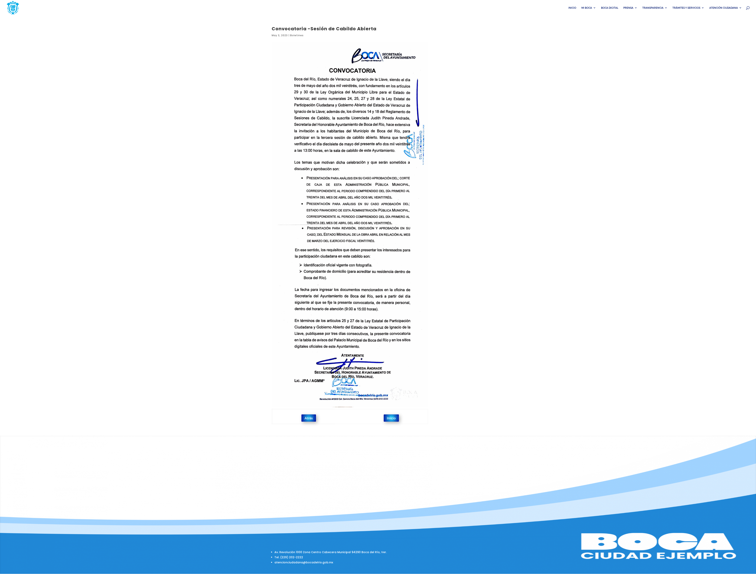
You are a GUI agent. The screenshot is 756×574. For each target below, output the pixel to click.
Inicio (572, 7)
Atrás (309, 418)
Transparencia (652, 7)
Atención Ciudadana (723, 7)
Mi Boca (586, 7)
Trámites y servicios (686, 7)
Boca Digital (609, 7)
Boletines (297, 35)
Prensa (628, 7)
